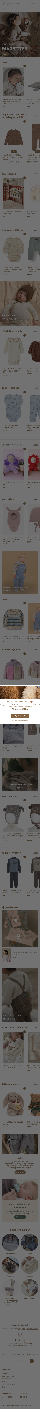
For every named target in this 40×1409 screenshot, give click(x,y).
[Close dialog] (38, 686)
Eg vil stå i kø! (20, 716)
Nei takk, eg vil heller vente (20, 720)
